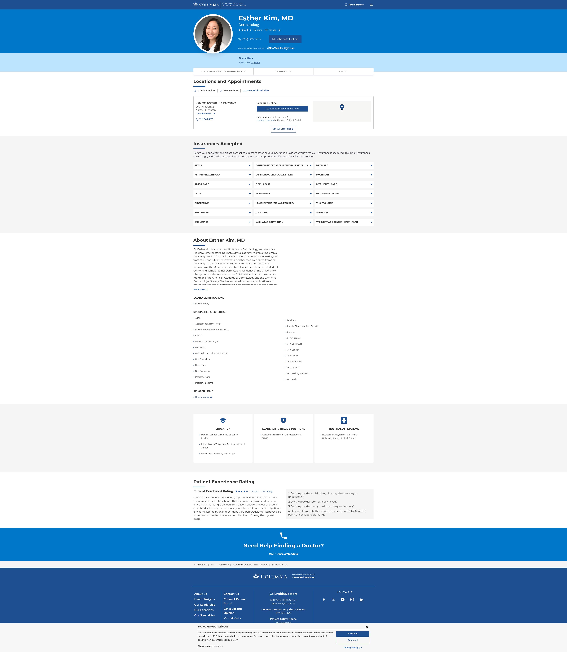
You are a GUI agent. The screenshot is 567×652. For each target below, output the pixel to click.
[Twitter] (333, 600)
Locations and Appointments (223, 71)
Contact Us (231, 594)
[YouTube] (343, 600)
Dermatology (202, 397)
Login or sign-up (265, 120)
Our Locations (204, 610)
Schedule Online (287, 39)
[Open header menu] (371, 4)
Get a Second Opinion (233, 611)
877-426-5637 (283, 613)
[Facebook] (324, 600)
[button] (283, 129)
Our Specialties (204, 615)
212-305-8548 (283, 622)
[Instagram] (352, 600)
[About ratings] (280, 30)
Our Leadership (204, 605)
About (343, 71)
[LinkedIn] (362, 600)
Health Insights (204, 599)
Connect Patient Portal (235, 601)
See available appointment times (282, 108)
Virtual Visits (232, 618)
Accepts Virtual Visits (258, 91)
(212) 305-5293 (251, 39)
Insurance (283, 71)
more (257, 62)
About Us (200, 594)
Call (283, 554)
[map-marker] (342, 108)
